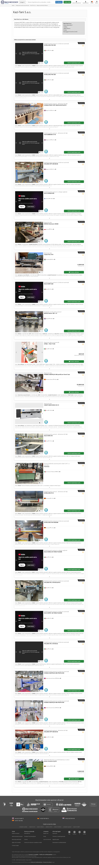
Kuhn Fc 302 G (40, 826)
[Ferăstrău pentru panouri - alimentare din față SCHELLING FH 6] (29, 501)
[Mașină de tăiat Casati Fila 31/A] (29, 262)
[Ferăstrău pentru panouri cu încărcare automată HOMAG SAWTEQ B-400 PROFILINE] (29, 681)
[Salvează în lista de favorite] (83, 46)
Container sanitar (23, 826)
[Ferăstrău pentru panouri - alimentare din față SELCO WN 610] (29, 444)
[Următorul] (42, 53)
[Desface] (49, 69)
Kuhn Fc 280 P (76, 826)
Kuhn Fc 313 (32, 826)
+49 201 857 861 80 (70, 818)
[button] (96, 2)
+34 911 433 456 (19, 820)
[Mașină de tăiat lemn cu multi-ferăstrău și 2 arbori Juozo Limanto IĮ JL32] (29, 769)
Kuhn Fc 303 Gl (57, 826)
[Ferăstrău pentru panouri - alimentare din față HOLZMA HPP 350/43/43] (29, 740)
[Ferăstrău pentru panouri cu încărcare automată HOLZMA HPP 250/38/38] (29, 172)
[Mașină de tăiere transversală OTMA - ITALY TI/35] (29, 352)
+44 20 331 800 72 (19, 818)
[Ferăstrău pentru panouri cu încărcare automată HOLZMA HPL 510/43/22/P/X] (29, 590)
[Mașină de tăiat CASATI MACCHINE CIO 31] (29, 413)
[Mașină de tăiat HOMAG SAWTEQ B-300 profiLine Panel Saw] (29, 382)
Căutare (59, 2)
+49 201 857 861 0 (44, 818)
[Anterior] (16, 53)
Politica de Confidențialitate (36, 862)
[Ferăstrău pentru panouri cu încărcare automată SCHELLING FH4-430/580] (29, 530)
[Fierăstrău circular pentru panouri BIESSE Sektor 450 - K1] (29, 321)
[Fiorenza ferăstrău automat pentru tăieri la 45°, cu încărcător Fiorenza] (29, 473)
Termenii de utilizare (47, 862)
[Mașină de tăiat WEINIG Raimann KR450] (29, 232)
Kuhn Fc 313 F (49, 826)
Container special (67, 826)
